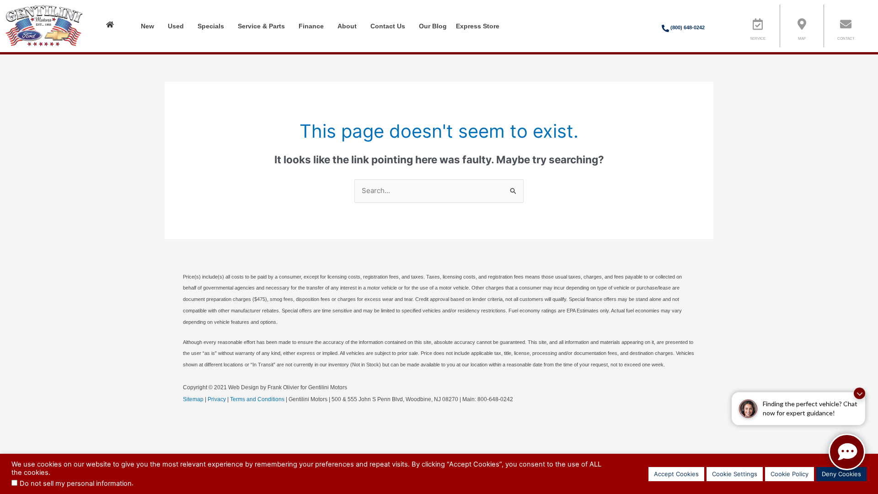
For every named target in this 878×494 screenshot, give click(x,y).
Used (176, 26)
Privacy (217, 399)
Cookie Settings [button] (734, 474)
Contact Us (387, 26)
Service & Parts (261, 26)
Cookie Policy (789, 474)
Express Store (477, 26)
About (347, 26)
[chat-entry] (847, 452)
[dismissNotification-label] (859, 392)
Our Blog (433, 26)
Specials (211, 26)
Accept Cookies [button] (676, 474)
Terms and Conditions (257, 399)
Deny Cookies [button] (841, 474)
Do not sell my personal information (76, 483)
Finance (311, 26)
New (147, 26)
